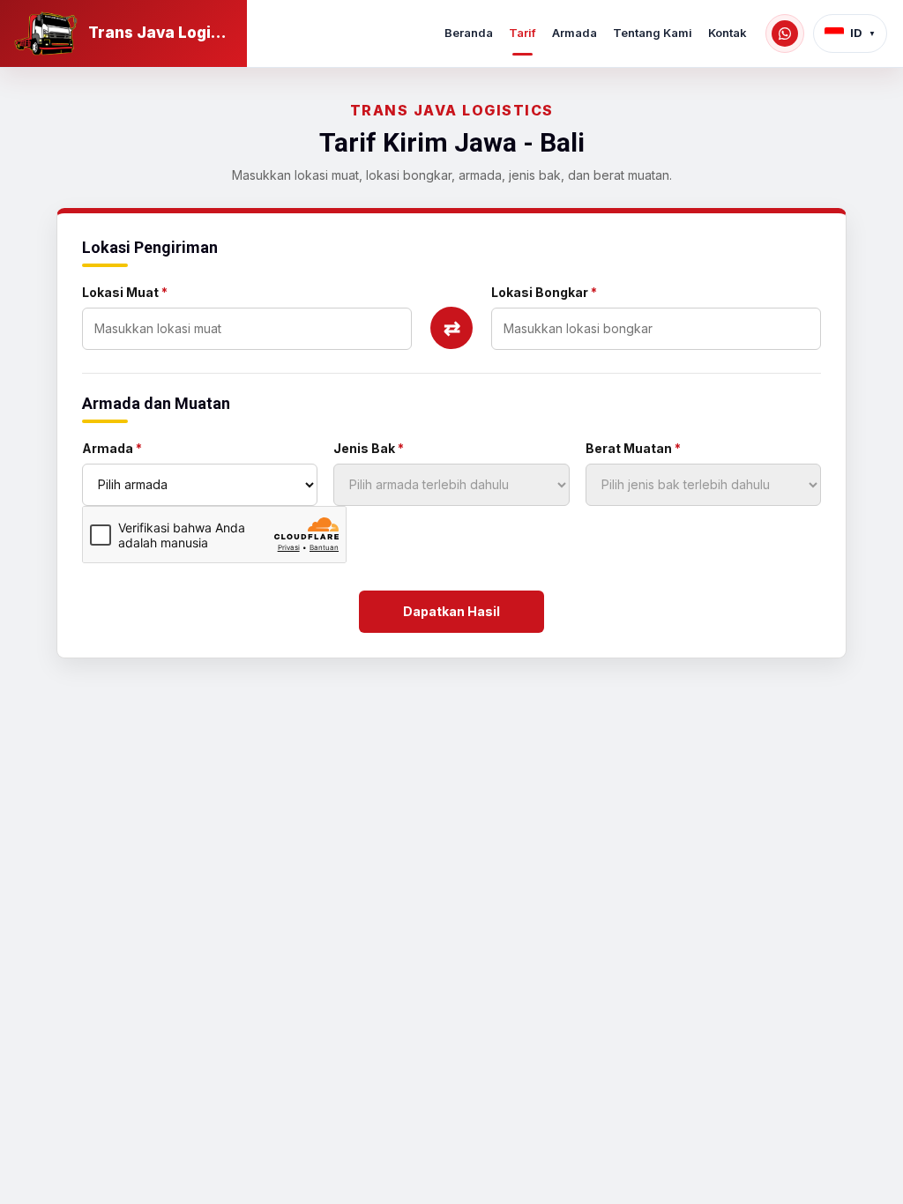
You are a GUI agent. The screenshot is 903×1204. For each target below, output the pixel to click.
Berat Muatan (633, 448)
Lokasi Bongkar (544, 292)
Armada (574, 33)
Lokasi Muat (125, 292)
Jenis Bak (368, 448)
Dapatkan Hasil (451, 611)
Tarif (522, 33)
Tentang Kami (652, 33)
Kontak (727, 33)
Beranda (468, 33)
